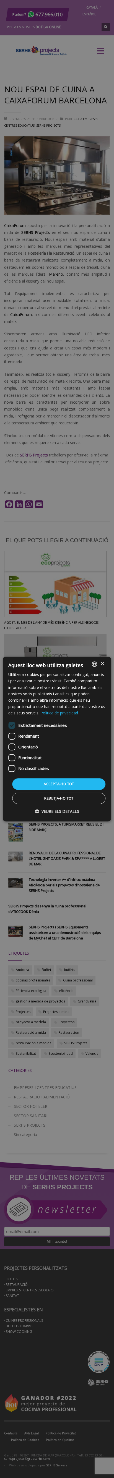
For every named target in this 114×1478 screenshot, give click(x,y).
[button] (57, 811)
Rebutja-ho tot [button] (59, 798)
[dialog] (57, 739)
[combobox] (94, 664)
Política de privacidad (59, 713)
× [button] (102, 664)
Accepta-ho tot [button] (59, 783)
